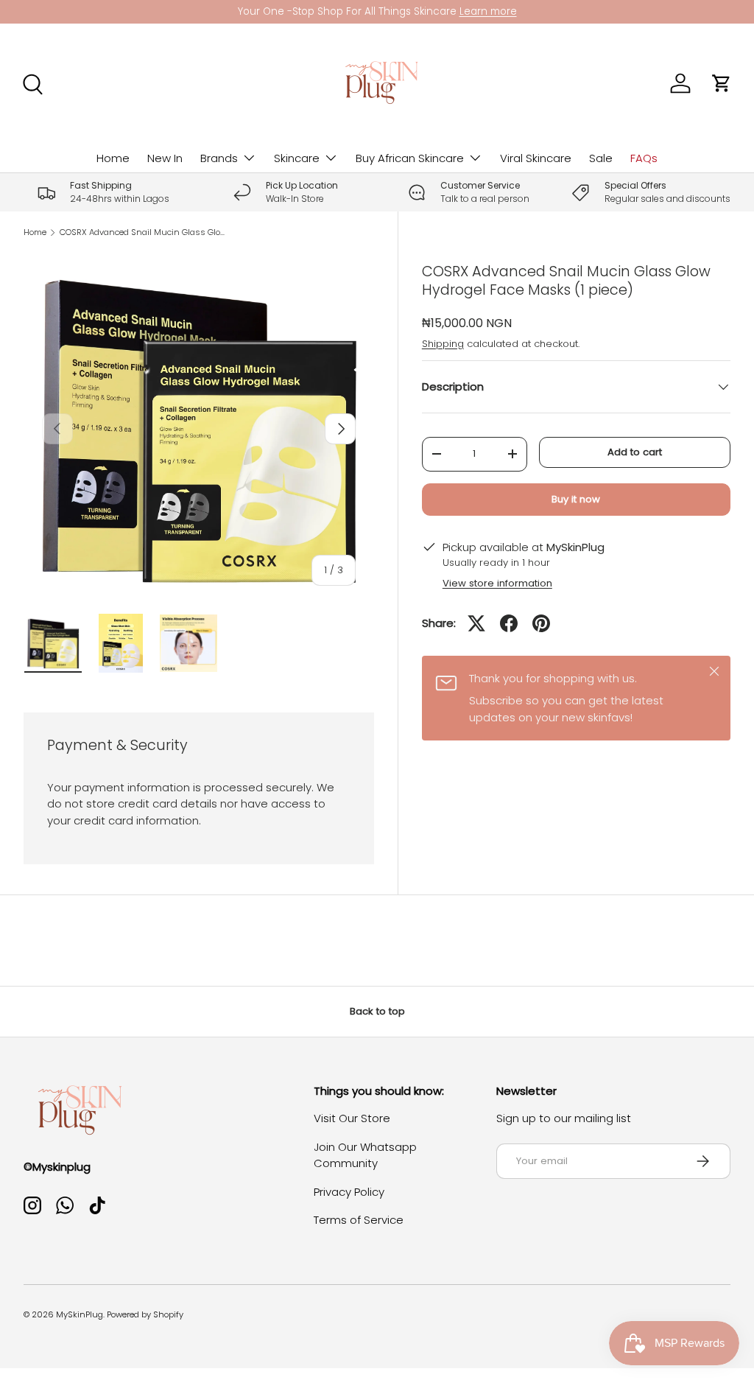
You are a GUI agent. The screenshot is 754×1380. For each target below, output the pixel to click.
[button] (721, 83)
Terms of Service (359, 1219)
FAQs (644, 158)
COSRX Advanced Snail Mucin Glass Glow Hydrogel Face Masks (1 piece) (142, 232)
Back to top (377, 1011)
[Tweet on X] (476, 623)
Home (113, 158)
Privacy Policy (349, 1191)
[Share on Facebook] (509, 623)
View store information (497, 583)
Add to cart (634, 452)
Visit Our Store (352, 1118)
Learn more (488, 11)
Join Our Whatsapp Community (365, 1155)
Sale (601, 158)
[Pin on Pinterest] (541, 623)
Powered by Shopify (145, 1314)
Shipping (443, 344)
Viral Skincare (535, 158)
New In (165, 158)
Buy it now (576, 499)
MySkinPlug (79, 1314)
